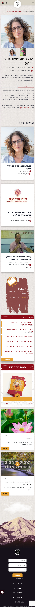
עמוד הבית (31, 12)
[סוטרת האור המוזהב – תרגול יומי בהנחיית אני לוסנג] (17, 196)
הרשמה (17, 575)
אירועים (25, 12)
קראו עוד (23, 297)
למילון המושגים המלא (13, 297)
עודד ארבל (28, 267)
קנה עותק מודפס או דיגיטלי (17, 399)
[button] (2, 592)
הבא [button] (7, 403)
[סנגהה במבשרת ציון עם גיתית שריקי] (17, 145)
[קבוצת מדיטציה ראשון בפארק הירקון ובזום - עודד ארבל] (17, 241)
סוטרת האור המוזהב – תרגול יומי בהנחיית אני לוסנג (19, 213)
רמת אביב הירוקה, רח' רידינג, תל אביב (20, 71)
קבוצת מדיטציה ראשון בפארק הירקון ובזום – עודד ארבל (18, 257)
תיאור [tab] (25, 86)
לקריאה (5, 448)
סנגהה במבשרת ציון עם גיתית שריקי (19, 167)
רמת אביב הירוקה (24, 171)
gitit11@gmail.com (25, 108)
